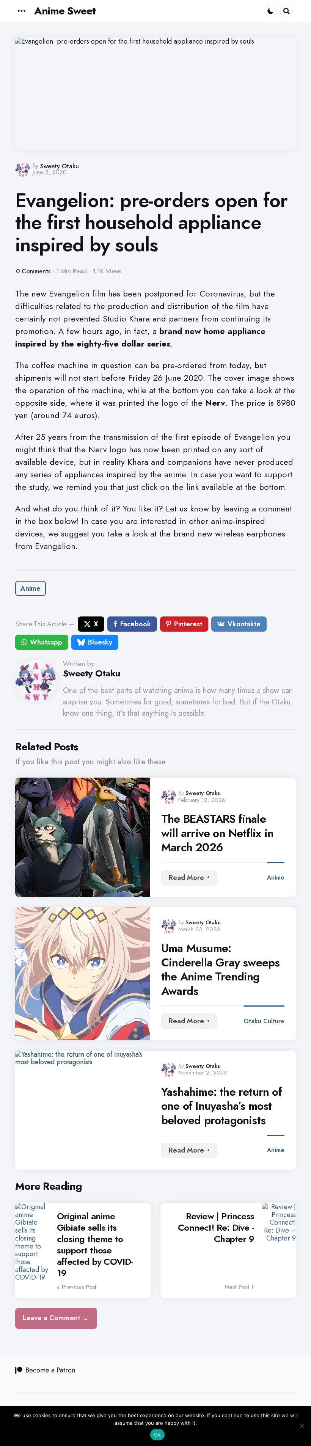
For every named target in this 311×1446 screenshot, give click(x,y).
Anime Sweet (65, 11)
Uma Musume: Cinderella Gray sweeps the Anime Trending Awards (220, 969)
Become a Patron (50, 1370)
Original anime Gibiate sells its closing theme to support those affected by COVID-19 (95, 1245)
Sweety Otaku (59, 166)
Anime (30, 588)
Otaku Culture (263, 1021)
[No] (301, 1426)
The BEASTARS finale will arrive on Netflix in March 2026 (217, 833)
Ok (157, 1435)
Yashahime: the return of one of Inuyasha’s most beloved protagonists (221, 1106)
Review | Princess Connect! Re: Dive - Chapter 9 (216, 1228)
